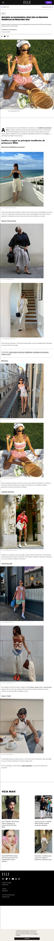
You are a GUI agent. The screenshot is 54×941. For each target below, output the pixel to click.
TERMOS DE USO (5, 897)
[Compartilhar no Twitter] (5, 36)
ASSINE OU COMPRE (48, 2)
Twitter (6, 879)
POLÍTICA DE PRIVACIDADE (8, 895)
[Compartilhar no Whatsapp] (8, 36)
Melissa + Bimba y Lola (36, 687)
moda (3, 13)
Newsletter (6, 7)
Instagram (3, 879)
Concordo (27, 938)
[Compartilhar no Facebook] (1, 36)
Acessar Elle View (46, 7)
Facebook (9, 879)
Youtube (13, 879)
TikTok (19, 879)
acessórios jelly (48, 687)
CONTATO (4, 888)
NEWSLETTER (5, 884)
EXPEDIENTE (5, 890)
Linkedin (16, 879)
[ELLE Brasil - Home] (27, 3)
